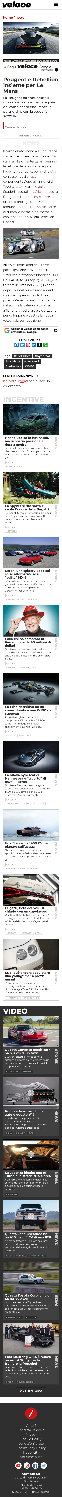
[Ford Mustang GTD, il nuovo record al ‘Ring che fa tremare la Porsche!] (31, 1338)
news (20, 17)
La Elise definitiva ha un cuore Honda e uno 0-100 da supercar (28, 710)
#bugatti (11, 933)
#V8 (42, 803)
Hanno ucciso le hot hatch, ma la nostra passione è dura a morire (27, 441)
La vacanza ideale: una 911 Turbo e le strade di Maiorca (28, 1174)
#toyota (31, 1317)
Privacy (31, 1435)
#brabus (11, 868)
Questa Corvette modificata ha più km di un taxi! (27, 1051)
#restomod (25, 735)
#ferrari (11, 667)
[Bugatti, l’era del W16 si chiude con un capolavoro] (31, 890)
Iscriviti (8, 381)
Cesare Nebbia (15, 127)
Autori (31, 1426)
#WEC (29, 366)
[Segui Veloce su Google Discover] (31, 65)
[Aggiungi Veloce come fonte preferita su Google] (31, 330)
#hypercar (42, 356)
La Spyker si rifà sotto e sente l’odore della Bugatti (27, 507)
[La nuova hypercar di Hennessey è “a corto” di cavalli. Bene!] (31, 757)
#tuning (27, 1072)
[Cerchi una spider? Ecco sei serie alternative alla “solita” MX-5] (31, 552)
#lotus (10, 735)
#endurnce (22, 356)
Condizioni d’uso (31, 1443)
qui (21, 171)
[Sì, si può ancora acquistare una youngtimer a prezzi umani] (31, 954)
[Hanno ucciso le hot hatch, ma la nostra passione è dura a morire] (31, 420)
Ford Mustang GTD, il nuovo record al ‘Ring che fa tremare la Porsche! (28, 1360)
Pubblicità (31, 1452)
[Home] (24, 4)
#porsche (11, 1194)
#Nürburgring (25, 1382)
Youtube (18, 1465)
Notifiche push (31, 1457)
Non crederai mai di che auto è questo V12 (24, 1112)
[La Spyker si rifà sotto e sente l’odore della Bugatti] (31, 488)
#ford (9, 1382)
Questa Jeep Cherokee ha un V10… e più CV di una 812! (28, 1235)
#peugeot (31, 361)
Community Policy (31, 1448)
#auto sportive (15, 599)
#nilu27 (20, 1133)
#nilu (9, 1133)
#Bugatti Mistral (31, 933)
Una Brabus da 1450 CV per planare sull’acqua (27, 844)
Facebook (35, 1465)
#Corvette (12, 1072)
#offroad (21, 1256)
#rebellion (13, 366)
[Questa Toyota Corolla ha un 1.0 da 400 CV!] (31, 1277)
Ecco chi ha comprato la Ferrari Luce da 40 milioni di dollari (28, 642)
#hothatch (12, 998)
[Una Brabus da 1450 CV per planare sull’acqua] (31, 825)
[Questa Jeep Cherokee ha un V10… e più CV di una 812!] (31, 1216)
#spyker (10, 531)
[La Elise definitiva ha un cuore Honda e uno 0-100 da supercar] (31, 689)
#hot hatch (13, 466)
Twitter (44, 1465)
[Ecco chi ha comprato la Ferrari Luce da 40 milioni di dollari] (31, 621)
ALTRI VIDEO (31, 1391)
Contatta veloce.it (31, 1430)
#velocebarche (29, 868)
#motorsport (14, 1317)
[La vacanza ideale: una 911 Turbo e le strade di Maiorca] (31, 1154)
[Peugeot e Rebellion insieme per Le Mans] (31, 38)
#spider (32, 599)
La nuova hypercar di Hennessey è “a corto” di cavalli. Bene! (25, 778)
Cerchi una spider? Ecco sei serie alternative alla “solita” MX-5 (27, 574)
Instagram (27, 1465)
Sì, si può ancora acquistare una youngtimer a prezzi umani (27, 976)
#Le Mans (13, 361)
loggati (22, 381)
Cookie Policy (31, 1439)
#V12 (30, 1133)
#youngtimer (31, 998)
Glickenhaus (44, 192)
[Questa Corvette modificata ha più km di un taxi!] (31, 1031)
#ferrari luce (28, 667)
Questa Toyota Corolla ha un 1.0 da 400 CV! (28, 1297)
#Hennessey (13, 803)
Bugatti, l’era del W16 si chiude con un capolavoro (26, 909)
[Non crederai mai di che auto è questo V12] (31, 1093)
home (8, 17)
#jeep (9, 1256)
